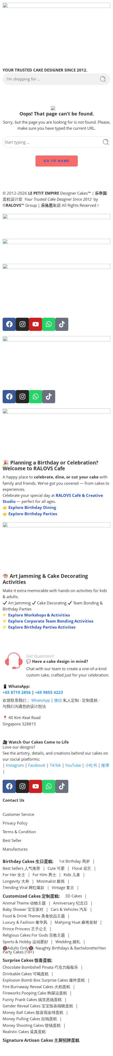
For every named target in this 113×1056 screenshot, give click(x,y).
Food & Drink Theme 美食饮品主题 (34, 916)
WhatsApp (40, 700)
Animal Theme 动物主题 (24, 903)
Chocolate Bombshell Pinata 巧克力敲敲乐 (40, 967)
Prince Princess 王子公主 (25, 929)
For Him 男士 (44, 875)
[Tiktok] (61, 324)
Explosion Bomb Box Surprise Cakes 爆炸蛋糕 (44, 980)
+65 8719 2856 (17, 692)
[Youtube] (35, 324)
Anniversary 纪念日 (70, 903)
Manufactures (15, 849)
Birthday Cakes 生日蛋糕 (27, 861)
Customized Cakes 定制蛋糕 (31, 896)
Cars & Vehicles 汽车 (69, 910)
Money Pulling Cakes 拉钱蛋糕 (30, 1019)
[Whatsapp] (48, 324)
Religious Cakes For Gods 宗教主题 (34, 935)
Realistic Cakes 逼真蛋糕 (24, 1032)
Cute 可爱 (56, 869)
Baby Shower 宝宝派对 (23, 910)
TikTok (55, 765)
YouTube (73, 765)
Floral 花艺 (81, 869)
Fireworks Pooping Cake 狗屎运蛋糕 (35, 993)
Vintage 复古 (63, 888)
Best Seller (12, 840)
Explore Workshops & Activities (38, 615)
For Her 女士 (14, 875)
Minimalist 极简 (51, 881)
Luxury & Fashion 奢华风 (25, 922)
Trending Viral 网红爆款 (23, 888)
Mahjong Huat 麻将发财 (76, 922)
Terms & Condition (19, 831)
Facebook (36, 765)
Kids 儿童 (72, 875)
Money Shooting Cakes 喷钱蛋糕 (32, 1026)
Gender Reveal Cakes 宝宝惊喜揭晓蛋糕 (38, 1006)
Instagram (15, 765)
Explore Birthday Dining (32, 507)
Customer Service (18, 814)
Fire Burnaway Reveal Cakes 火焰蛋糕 (36, 987)
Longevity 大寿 (16, 881)
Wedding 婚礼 (67, 942)
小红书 (91, 765)
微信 (58, 700)
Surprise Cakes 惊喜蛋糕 (27, 960)
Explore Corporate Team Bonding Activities (50, 621)
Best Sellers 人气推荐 (21, 869)
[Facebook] (9, 324)
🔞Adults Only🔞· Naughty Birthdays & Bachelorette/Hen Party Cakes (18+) (54, 950)
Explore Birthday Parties (32, 513)
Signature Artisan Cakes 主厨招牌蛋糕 (41, 1040)
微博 (105, 765)
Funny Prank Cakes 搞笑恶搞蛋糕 (32, 1000)
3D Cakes (73, 896)
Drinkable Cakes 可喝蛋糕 (26, 974)
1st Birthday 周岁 (74, 861)
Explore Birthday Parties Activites (41, 627)
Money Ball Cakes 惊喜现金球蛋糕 (33, 1013)
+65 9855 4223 (49, 692)
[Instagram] (22, 324)
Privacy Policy (15, 823)
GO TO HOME (57, 161)
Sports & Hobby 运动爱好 (25, 942)
